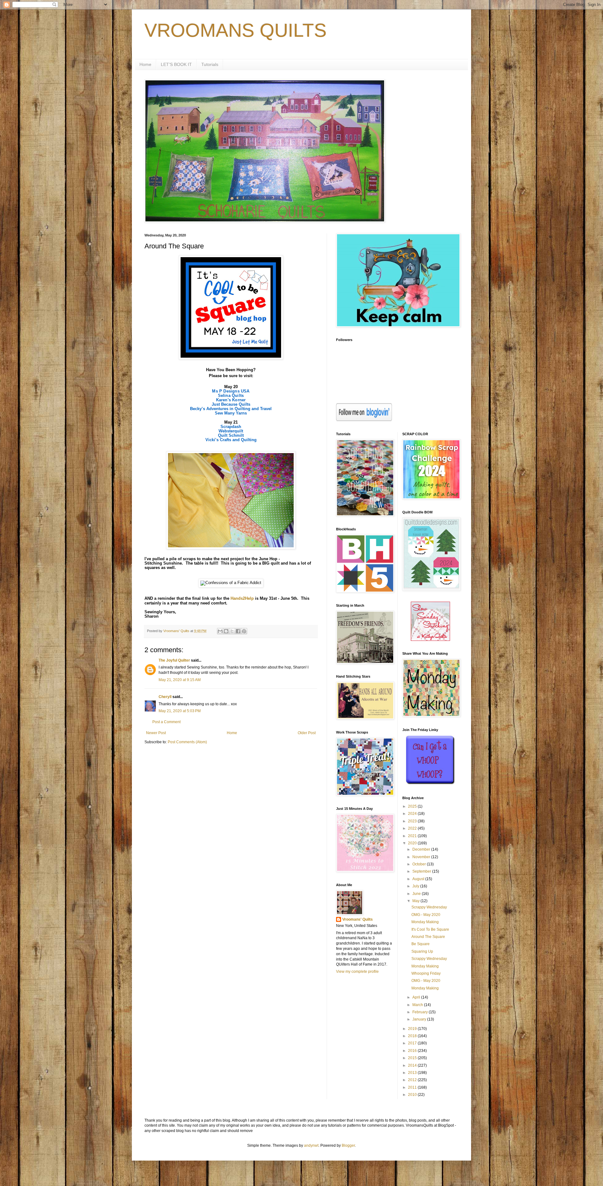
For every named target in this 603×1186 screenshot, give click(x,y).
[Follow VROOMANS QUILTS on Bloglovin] (364, 420)
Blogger (348, 1145)
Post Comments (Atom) (187, 742)
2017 (413, 1043)
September (422, 871)
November (421, 857)
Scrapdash (230, 426)
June (417, 893)
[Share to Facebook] (238, 631)
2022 (413, 828)
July (416, 886)
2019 (413, 1028)
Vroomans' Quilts (357, 919)
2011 (413, 1087)
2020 (413, 843)
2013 (413, 1072)
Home (145, 64)
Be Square (420, 944)
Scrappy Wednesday (429, 907)
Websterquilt (231, 431)
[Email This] (220, 631)
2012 (413, 1080)
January (419, 1019)
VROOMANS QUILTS (235, 30)
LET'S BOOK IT (176, 64)
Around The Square (428, 936)
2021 (413, 836)
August (418, 879)
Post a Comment (166, 722)
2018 (413, 1036)
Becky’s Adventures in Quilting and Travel (231, 408)
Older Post (307, 733)
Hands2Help (242, 598)
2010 (413, 1094)
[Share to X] (232, 631)
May (416, 901)
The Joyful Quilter (174, 660)
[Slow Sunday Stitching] (430, 639)
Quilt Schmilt (231, 435)
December (421, 849)
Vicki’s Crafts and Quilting (231, 439)
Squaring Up (422, 951)
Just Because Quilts (231, 404)
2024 (413, 813)
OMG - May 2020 (425, 915)
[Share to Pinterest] (244, 631)
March (418, 1005)
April (416, 997)
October (419, 864)
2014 (413, 1065)
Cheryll (165, 697)
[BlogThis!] (226, 631)
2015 (413, 1058)
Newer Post (156, 733)
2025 (413, 806)
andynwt (311, 1145)
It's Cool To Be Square (430, 929)
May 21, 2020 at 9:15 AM (180, 680)
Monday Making (425, 922)
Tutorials (209, 64)
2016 (413, 1050)
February (420, 1012)
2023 (413, 821)
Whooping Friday (426, 973)
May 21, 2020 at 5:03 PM (180, 711)
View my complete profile (357, 971)
